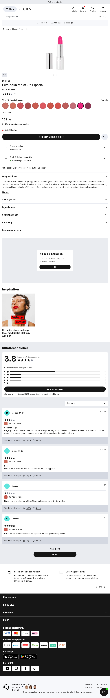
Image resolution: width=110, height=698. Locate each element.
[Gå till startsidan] (25, 9)
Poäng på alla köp (55, 2)
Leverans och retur (12, 230)
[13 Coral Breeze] (65, 105)
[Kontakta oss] (104, 692)
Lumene (6, 80)
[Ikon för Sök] (104, 16)
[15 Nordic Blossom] (80, 105)
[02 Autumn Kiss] (5, 105)
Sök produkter (12, 16)
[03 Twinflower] (13, 105)
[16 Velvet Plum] (88, 105)
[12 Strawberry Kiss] (58, 105)
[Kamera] (100, 16)
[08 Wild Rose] (43, 105)
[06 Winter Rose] (35, 105)
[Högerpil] (104, 587)
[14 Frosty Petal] (73, 105)
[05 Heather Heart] (28, 105)
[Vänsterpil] (96, 587)
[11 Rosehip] (50, 105)
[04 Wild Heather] (20, 105)
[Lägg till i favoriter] (104, 137)
